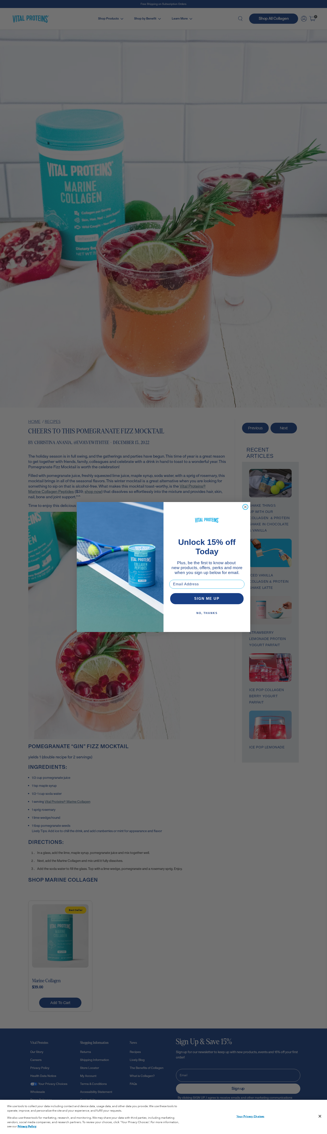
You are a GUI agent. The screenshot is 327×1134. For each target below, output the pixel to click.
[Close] (320, 1116)
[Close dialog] (245, 507)
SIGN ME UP (207, 598)
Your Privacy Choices (250, 1116)
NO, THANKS (207, 613)
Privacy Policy (27, 1126)
